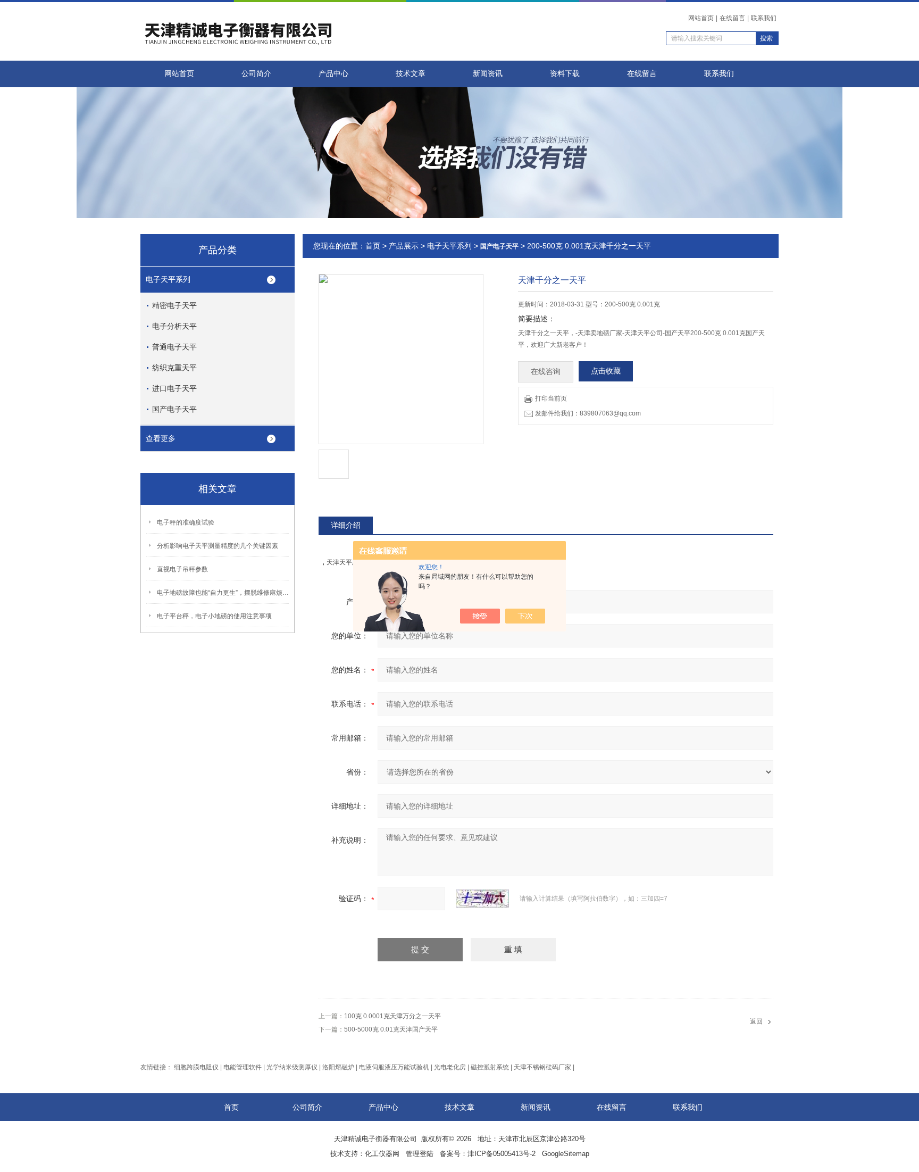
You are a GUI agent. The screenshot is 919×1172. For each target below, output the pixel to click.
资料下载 (565, 74)
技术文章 (410, 74)
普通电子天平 (174, 347)
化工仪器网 (382, 1154)
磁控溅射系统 (490, 1067)
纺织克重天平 (174, 367)
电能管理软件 (242, 1067)
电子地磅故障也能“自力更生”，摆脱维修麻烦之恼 (223, 592)
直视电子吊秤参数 (182, 569)
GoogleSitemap (565, 1154)
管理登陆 (419, 1154)
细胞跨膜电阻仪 (196, 1067)
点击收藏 (606, 371)
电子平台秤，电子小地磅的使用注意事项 (214, 616)
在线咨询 (546, 372)
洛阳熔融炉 (338, 1067)
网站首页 (701, 18)
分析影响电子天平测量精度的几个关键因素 (217, 546)
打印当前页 (551, 398)
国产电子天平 (174, 409)
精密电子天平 (174, 305)
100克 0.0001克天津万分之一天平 (392, 1016)
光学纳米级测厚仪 (292, 1067)
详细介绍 (346, 525)
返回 (756, 1021)
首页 (372, 246)
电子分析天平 (174, 326)
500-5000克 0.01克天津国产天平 (391, 1029)
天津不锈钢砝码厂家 (542, 1067)
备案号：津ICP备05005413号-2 (488, 1154)
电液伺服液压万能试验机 (394, 1067)
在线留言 (732, 18)
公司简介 (256, 74)
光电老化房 (450, 1067)
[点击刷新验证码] (482, 899)
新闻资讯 (488, 74)
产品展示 (404, 246)
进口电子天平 (174, 388)
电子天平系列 (168, 279)
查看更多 (161, 438)
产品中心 (333, 74)
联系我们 (763, 18)
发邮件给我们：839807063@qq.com (588, 413)
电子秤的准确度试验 (185, 522)
